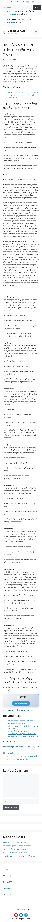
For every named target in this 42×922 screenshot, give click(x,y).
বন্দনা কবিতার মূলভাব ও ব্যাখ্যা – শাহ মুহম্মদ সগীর (22, 734)
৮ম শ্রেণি (22, 2)
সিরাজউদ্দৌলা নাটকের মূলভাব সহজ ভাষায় (14, 842)
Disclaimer (7, 888)
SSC (27, 2)
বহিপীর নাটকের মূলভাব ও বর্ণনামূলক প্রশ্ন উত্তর (17, 846)
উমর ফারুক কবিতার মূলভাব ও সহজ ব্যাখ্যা (15, 853)
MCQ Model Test (12, 14)
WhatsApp (22, 747)
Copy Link (34, 747)
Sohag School (16, 30)
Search (37, 7)
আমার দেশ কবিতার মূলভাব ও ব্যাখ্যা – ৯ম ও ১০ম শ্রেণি (22, 756)
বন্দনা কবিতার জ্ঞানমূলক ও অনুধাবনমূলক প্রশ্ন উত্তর (23, 736)
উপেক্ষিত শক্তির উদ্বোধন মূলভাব (17, 731)
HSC (32, 2)
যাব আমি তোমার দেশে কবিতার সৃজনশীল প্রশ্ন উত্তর (23, 92)
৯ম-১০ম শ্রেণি (10, 753)
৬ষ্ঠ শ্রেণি (10, 2)
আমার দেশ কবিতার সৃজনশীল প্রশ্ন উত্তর (21, 710)
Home (5, 870)
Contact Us (8, 882)
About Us (7, 876)
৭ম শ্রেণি (16, 2)
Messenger (9, 747)
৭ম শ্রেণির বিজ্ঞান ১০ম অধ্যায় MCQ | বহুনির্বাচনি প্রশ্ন (19, 856)
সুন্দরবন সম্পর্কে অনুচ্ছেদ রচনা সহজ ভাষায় (14, 849)
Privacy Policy (9, 895)
